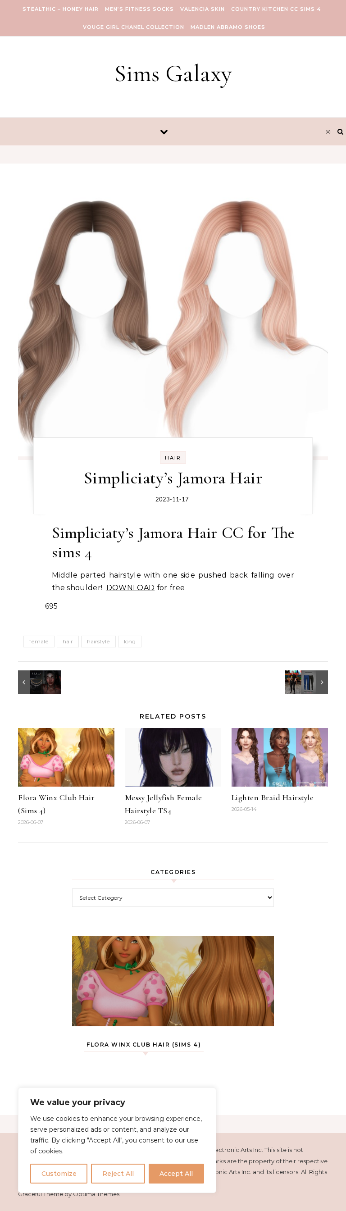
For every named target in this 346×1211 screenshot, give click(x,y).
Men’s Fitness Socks (139, 9)
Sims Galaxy (173, 73)
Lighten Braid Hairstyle (273, 797)
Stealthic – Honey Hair (61, 9)
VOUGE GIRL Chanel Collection (133, 27)
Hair (173, 458)
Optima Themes (96, 1193)
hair (68, 641)
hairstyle (98, 641)
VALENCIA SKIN (202, 9)
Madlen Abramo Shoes (228, 27)
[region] (117, 1140)
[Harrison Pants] (307, 682)
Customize (59, 1174)
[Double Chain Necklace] (38, 682)
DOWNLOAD (130, 587)
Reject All (118, 1174)
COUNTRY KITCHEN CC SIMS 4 (276, 9)
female (39, 641)
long (130, 641)
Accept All (176, 1174)
